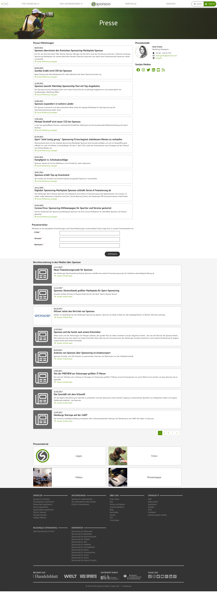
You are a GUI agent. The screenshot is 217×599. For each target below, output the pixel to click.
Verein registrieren (40, 507)
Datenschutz (153, 502)
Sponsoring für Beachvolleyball (83, 536)
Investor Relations (117, 507)
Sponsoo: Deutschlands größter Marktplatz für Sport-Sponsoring (86, 290)
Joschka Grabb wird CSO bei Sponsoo (53, 70)
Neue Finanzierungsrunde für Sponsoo (73, 269)
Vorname (37, 238)
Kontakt (171, 3)
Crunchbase (114, 520)
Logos (79, 455)
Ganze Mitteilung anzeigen (46, 61)
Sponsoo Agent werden (157, 515)
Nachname (38, 244)
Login (198, 4)
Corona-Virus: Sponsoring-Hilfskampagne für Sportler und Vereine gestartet (73, 208)
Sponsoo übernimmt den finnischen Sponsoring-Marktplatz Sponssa (69, 50)
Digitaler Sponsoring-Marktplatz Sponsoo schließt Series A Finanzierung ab (73, 190)
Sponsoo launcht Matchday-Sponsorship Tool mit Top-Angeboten (67, 86)
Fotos (154, 455)
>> (177, 433)
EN (6, 4)
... (9, 4)
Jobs (111, 502)
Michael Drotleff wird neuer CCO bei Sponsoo (57, 121)
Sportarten (77, 527)
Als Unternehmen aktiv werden (83, 502)
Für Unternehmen (70, 3)
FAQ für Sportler (39, 512)
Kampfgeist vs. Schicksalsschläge (51, 159)
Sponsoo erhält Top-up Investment (52, 174)
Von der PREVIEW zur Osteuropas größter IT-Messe (80, 373)
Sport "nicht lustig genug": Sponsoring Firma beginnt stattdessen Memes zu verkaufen (78, 139)
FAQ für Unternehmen (80, 504)
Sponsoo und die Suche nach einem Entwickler (77, 332)
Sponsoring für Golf (79, 542)
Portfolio (130, 3)
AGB (149, 499)
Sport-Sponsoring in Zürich (44, 531)
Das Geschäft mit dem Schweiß (69, 394)
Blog (111, 509)
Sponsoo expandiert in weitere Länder (54, 103)
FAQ (149, 509)
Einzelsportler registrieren (43, 502)
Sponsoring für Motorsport (81, 531)
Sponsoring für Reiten (80, 550)
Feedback (152, 512)
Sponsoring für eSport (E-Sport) (83, 560)
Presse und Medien (117, 504)
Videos (78, 477)
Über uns (114, 495)
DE (2, 4)
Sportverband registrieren (43, 509)
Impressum (152, 504)
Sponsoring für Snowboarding (83, 552)
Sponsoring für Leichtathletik (83, 547)
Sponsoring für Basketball (81, 534)
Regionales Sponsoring (45, 527)
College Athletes (39, 517)
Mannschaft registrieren (42, 504)
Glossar (112, 515)
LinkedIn (158, 58)
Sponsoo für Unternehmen (82, 499)
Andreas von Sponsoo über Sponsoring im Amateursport (82, 352)
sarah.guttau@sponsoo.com (166, 55)
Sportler (37, 495)
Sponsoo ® (153, 495)
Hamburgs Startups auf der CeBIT (71, 415)
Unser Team (114, 499)
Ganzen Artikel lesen (64, 276)
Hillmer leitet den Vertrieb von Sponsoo (74, 311)
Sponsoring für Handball (81, 544)
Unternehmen (78, 495)
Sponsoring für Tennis (80, 557)
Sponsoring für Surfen (80, 555)
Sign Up (211, 4)
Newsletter (114, 512)
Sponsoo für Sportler (41, 499)
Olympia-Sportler (40, 515)
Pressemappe (154, 477)
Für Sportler (29, 3)
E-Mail (36, 232)
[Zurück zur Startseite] (101, 3)
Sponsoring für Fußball (80, 539)
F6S (111, 517)
